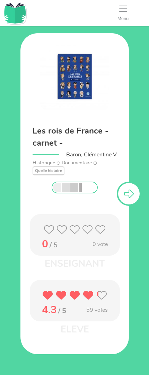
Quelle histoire (48, 170)
